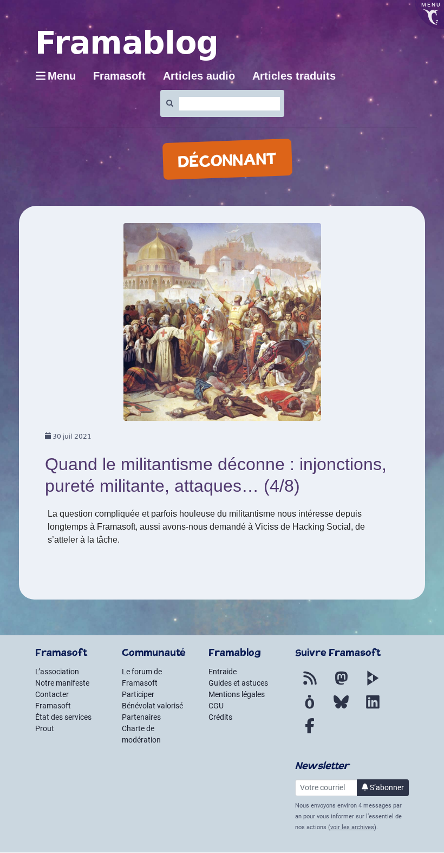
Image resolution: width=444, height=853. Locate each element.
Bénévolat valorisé (152, 705)
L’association (57, 671)
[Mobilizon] (310, 708)
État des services (63, 717)
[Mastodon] (341, 684)
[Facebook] (310, 732)
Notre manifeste (62, 683)
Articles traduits (294, 76)
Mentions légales (236, 694)
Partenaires (141, 717)
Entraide (222, 671)
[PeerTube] (372, 684)
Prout (44, 728)
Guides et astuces (238, 683)
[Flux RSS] (310, 684)
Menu (62, 76)
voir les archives (352, 827)
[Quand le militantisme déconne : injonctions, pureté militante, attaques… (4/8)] (222, 325)
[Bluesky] (341, 708)
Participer (138, 694)
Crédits (220, 717)
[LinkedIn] (372, 708)
